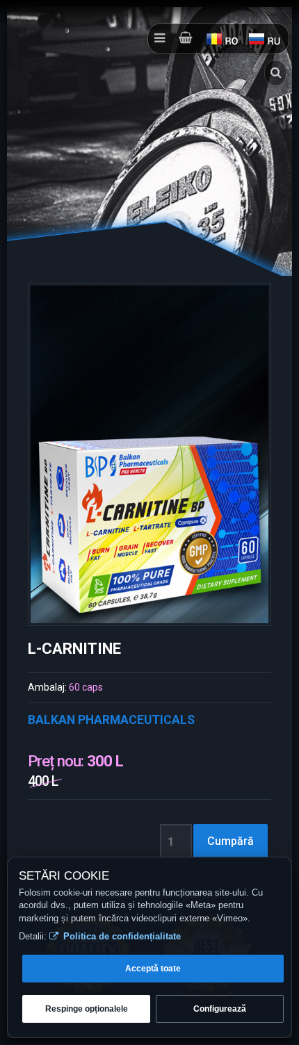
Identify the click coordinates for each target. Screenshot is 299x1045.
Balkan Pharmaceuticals (111, 720)
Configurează (219, 1009)
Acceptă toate (153, 968)
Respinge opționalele (86, 1009)
